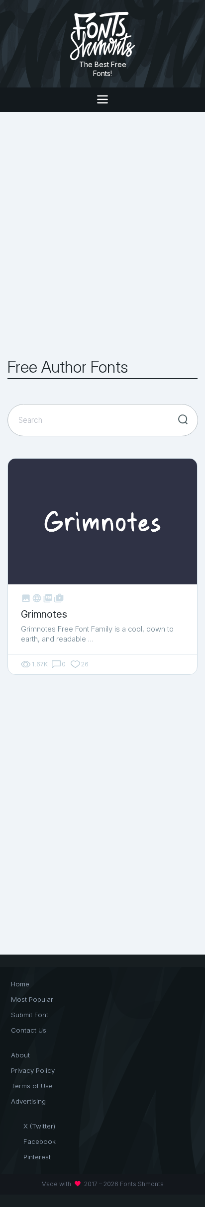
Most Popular (32, 999)
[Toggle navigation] (102, 99)
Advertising (28, 1101)
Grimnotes (44, 614)
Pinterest (37, 1157)
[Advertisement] (102, 235)
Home (20, 984)
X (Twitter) (39, 1126)
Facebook (39, 1141)
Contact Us (28, 1030)
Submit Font (29, 1015)
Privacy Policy (33, 1070)
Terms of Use (32, 1086)
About (20, 1055)
